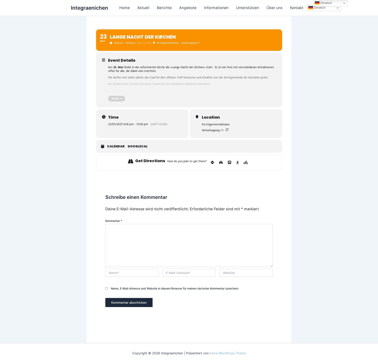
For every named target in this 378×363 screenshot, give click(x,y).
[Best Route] (212, 162)
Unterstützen (247, 8)
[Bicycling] (246, 162)
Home (124, 8)
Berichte (164, 8)
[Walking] (237, 162)
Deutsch (319, 7)
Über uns (275, 8)
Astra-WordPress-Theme (228, 353)
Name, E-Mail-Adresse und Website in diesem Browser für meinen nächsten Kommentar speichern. (175, 288)
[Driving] (221, 162)
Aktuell (143, 8)
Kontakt (296, 8)
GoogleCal (138, 146)
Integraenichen (89, 8)
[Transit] (229, 162)
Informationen (216, 8)
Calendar (116, 146)
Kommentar (113, 220)
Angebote (187, 8)
